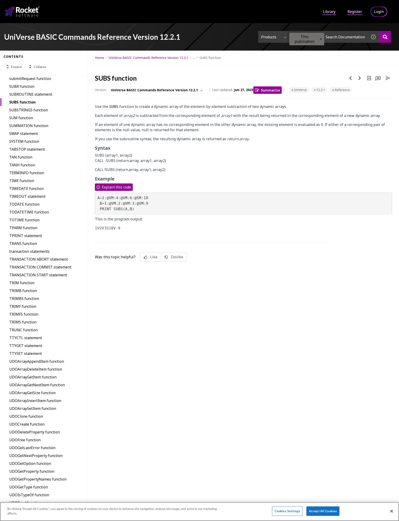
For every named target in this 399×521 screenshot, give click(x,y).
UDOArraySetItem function (32, 408)
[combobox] (328, 37)
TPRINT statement (25, 235)
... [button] (194, 58)
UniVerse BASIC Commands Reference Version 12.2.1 (148, 58)
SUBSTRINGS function (28, 110)
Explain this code (116, 187)
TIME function (21, 180)
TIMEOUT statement (27, 196)
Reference (342, 90)
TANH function (22, 165)
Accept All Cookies (323, 511)
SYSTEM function (24, 141)
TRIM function (21, 282)
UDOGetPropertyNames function (37, 479)
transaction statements (29, 251)
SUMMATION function (28, 125)
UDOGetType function (28, 487)
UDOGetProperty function (31, 471)
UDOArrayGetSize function (32, 392)
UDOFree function (25, 439)
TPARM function (23, 227)
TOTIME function (24, 219)
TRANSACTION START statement (38, 274)
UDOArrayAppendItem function (36, 361)
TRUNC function (23, 329)
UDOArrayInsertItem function (35, 400)
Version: (101, 90)
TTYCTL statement (25, 337)
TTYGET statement (25, 345)
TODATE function (24, 204)
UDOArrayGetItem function (33, 377)
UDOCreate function (27, 424)
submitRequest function (30, 78)
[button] (321, 39)
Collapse (40, 67)
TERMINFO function (26, 172)
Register (355, 11)
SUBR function (21, 86)
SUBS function (22, 102)
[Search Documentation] (385, 37)
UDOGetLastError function (32, 447)
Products (268, 37)
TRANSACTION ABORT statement (38, 259)
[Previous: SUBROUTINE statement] (350, 78)
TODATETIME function (29, 212)
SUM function (21, 117)
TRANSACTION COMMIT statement (40, 267)
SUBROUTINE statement (30, 94)
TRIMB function (23, 290)
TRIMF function (22, 306)
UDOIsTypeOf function (29, 494)
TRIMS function (22, 322)
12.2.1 (320, 90)
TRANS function (23, 243)
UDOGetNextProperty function (36, 455)
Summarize (270, 90)
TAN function (20, 157)
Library (329, 11)
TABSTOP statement (27, 149)
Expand (16, 67)
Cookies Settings (287, 511)
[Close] (392, 511)
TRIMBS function (24, 298)
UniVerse (300, 90)
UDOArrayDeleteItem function (35, 369)
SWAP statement (23, 133)
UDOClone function (26, 416)
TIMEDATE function (26, 188)
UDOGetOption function (30, 463)
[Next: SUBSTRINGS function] (359, 78)
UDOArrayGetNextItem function (37, 384)
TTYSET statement (25, 353)
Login (379, 11)
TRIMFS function (23, 314)
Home (99, 58)
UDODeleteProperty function (34, 432)
